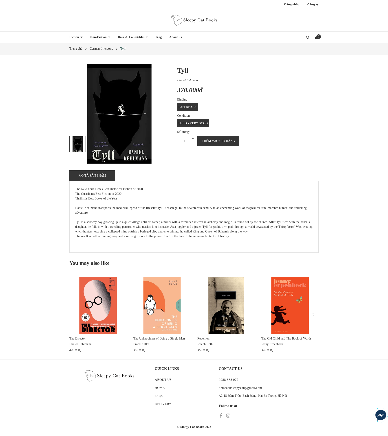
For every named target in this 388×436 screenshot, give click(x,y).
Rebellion (203, 338)
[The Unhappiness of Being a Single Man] (162, 305)
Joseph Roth (205, 344)
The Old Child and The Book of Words (286, 338)
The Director (77, 338)
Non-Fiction (99, 37)
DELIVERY (163, 404)
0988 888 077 (228, 379)
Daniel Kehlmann (188, 80)
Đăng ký (313, 4)
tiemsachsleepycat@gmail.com (240, 388)
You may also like (89, 263)
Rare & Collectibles (131, 37)
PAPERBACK (188, 107)
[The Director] (98, 305)
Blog (159, 37)
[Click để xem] (119, 114)
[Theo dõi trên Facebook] (221, 415)
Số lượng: (183, 132)
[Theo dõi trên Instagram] (228, 415)
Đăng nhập (292, 4)
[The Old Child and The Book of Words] (290, 305)
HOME (160, 388)
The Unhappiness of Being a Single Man (159, 338)
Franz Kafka (141, 344)
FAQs (159, 396)
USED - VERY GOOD (193, 123)
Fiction (74, 37)
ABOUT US (163, 379)
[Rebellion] (226, 305)
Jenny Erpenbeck (272, 344)
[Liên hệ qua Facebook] (380, 415)
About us (175, 37)
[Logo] (194, 20)
